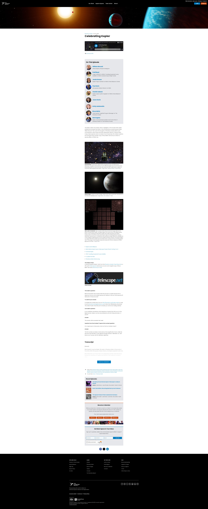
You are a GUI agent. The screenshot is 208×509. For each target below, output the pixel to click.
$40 (115, 417)
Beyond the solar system (113, 369)
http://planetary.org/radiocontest (110, 302)
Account (195, 1)
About (116, 3)
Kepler (115, 372)
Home (94, 374)
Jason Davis (97, 100)
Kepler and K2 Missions (91, 246)
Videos (88, 468)
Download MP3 (89, 53)
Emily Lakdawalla (98, 106)
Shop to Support (125, 466)
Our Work (91, 3)
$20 (107, 417)
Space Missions (72, 464)
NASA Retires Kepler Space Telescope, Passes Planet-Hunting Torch (102, 249)
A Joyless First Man (90, 256)
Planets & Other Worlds (74, 462)
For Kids (71, 471)
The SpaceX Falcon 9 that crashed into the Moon (105, 395)
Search (205, 1)
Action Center (107, 462)
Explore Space (100, 3)
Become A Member (108, 466)
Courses (88, 471)
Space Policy (72, 468)
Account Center (72, 493)
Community (189, 1)
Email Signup (107, 464)
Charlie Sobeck (98, 92)
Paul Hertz (96, 86)
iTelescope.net (93, 266)
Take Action (109, 3)
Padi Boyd (96, 72)
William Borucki (98, 66)
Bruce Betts (96, 111)
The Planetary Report (91, 473)
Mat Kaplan (96, 118)
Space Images (90, 466)
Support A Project (125, 464)
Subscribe (117, 437)
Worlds (100, 369)
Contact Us (79, 493)
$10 (100, 417)
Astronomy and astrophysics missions (106, 372)
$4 (93, 417)
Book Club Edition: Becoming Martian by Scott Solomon (107, 388)
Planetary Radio (89, 33)
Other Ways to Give (125, 471)
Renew (200, 1)
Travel (122, 468)
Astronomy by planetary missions (98, 371)
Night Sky (71, 466)
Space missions (94, 372)
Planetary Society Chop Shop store (113, 264)
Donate (204, 3)
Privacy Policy (100, 439)
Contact (106, 468)
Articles (88, 462)
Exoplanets (105, 369)
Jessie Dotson (97, 79)
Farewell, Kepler (89, 251)
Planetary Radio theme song (93, 259)
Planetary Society (109, 371)
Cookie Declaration (73, 504)
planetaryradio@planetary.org (96, 304)
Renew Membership (125, 462)
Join (197, 3)
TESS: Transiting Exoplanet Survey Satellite (96, 254)
